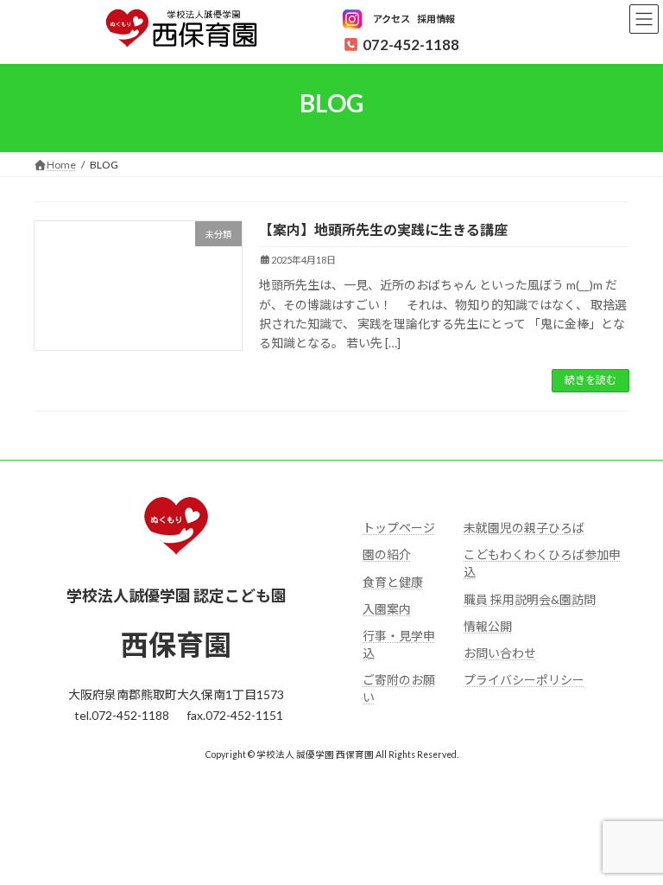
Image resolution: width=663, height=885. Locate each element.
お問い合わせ (500, 653)
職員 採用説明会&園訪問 (530, 598)
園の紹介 (387, 554)
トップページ (399, 527)
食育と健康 (393, 581)
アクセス (391, 18)
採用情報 (436, 18)
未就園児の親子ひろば (524, 527)
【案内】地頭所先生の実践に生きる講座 (383, 229)
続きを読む (590, 379)
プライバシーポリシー (524, 679)
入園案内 (387, 608)
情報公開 (488, 625)
